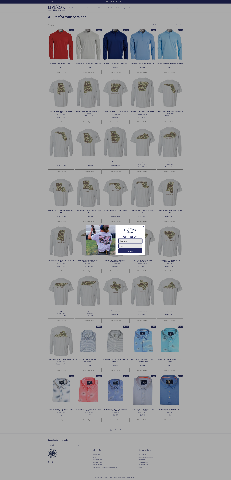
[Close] (143, 227)
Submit (130, 251)
